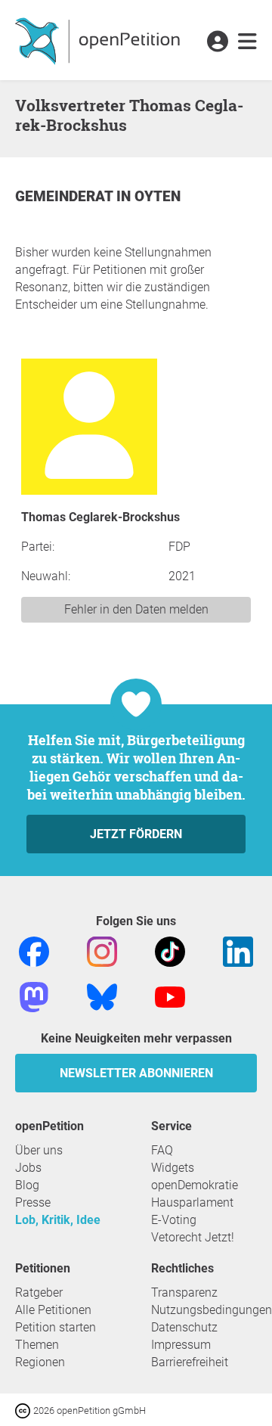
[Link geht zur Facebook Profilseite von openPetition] (34, 950)
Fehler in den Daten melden (136, 609)
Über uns (39, 1150)
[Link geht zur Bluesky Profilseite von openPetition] (102, 996)
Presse (33, 1202)
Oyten (157, 196)
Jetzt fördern (136, 834)
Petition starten (55, 1327)
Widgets (172, 1167)
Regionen (40, 1362)
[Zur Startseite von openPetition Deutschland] (99, 40)
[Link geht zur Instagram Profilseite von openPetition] (102, 950)
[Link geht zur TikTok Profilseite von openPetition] (170, 950)
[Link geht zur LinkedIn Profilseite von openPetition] (238, 950)
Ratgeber (39, 1292)
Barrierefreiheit (189, 1362)
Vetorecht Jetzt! (192, 1237)
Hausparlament (192, 1202)
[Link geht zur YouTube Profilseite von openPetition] (170, 996)
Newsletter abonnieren (136, 1073)
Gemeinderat (65, 196)
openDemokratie (194, 1185)
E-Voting (173, 1220)
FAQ (162, 1150)
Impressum (181, 1344)
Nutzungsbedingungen (211, 1310)
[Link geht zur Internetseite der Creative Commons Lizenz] (24, 1410)
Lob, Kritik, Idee (57, 1220)
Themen (37, 1344)
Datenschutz (184, 1327)
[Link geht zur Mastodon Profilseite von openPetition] (34, 996)
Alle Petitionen (53, 1310)
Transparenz (184, 1292)
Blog (27, 1185)
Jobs (28, 1167)
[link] (247, 42)
